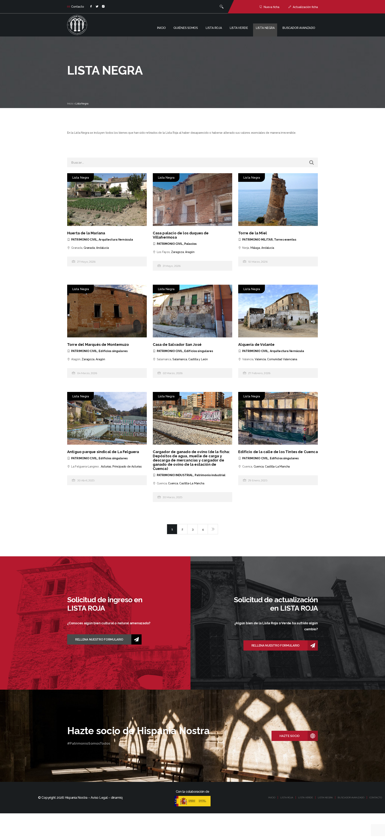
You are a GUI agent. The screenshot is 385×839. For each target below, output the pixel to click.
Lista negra (265, 28)
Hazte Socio (290, 736)
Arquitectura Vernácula (116, 239)
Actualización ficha (305, 7)
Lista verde (239, 28)
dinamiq (116, 798)
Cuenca (173, 483)
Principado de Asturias (127, 466)
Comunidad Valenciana (282, 359)
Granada (89, 247)
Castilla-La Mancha (191, 483)
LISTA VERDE (305, 797)
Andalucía (102, 247)
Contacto (77, 6)
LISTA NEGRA (325, 797)
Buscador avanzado (298, 28)
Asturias (106, 466)
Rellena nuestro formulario (99, 639)
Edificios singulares (113, 351)
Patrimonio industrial (210, 475)
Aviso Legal (99, 798)
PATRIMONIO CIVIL (84, 239)
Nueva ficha (271, 7)
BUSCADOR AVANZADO (351, 797)
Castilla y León (198, 359)
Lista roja (214, 28)
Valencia (260, 359)
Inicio (161, 28)
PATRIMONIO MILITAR (257, 239)
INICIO (271, 797)
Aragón (190, 252)
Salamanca (179, 359)
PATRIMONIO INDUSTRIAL (175, 475)
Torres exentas (285, 239)
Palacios (190, 243)
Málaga (255, 247)
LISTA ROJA (286, 797)
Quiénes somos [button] (185, 28)
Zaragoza (177, 252)
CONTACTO (375, 797)
